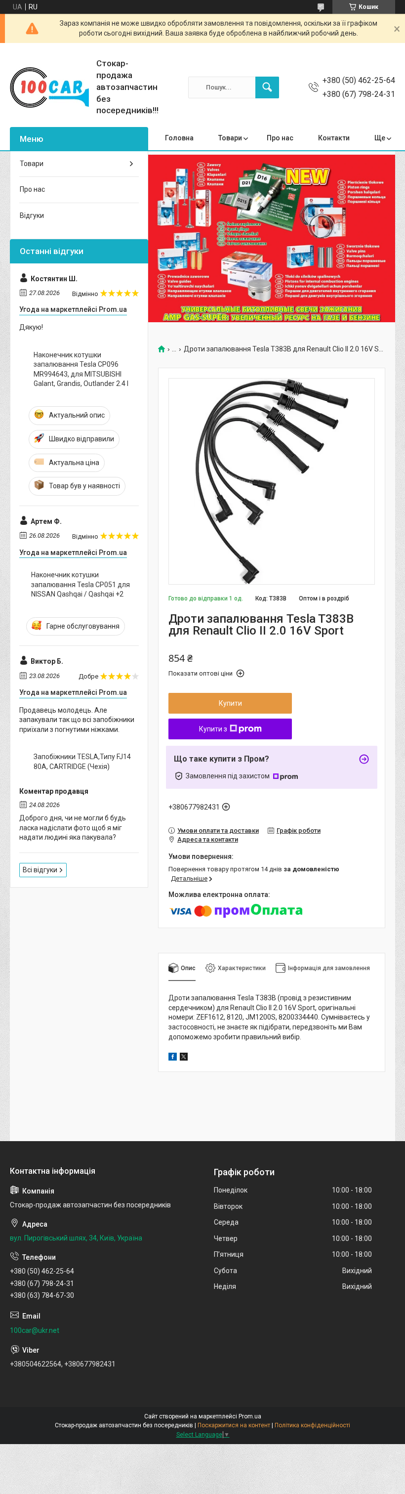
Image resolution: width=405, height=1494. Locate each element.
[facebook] (172, 1058)
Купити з (213, 729)
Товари (230, 138)
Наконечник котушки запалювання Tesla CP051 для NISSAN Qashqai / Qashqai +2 (80, 584)
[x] (184, 1058)
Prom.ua (250, 1416)
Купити (230, 703)
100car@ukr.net (34, 1330)
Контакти (334, 138)
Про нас (280, 138)
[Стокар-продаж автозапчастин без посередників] (49, 87)
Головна (179, 138)
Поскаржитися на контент (234, 1425)
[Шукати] (267, 87)
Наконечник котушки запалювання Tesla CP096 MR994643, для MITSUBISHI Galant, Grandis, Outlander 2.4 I (81, 369)
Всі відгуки (40, 870)
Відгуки (32, 215)
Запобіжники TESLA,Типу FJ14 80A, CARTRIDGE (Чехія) (82, 761)
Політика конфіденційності (312, 1425)
